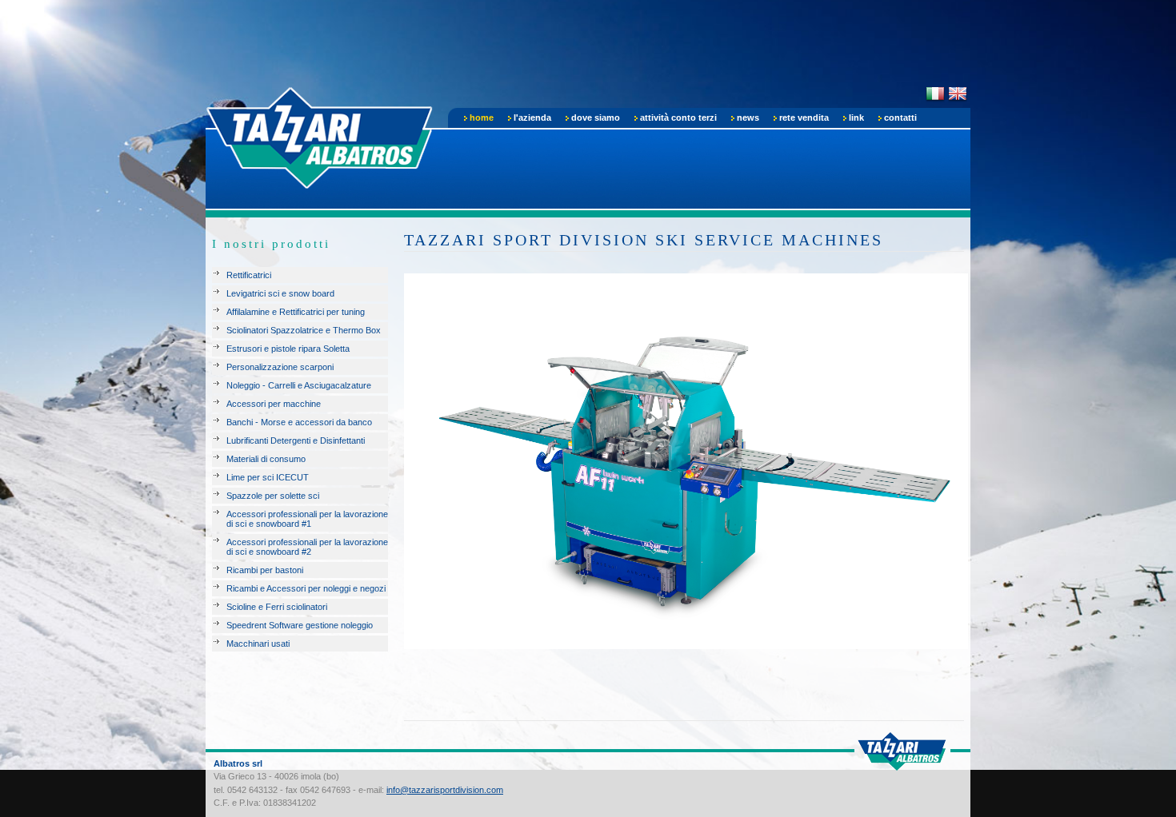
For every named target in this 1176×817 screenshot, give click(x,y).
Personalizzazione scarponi (280, 367)
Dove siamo (595, 117)
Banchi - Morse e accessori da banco (299, 422)
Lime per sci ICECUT (267, 477)
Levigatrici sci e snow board (280, 293)
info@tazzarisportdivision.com (444, 790)
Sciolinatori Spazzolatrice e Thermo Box (303, 330)
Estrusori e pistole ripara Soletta (288, 348)
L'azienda (532, 117)
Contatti (900, 117)
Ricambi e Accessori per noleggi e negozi (306, 588)
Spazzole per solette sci (272, 495)
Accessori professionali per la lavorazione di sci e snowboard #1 (307, 518)
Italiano (935, 93)
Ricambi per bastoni (264, 570)
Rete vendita (804, 117)
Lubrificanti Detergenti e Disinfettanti (295, 440)
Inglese (957, 93)
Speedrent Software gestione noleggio (299, 625)
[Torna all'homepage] (321, 135)
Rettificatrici (248, 275)
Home (482, 117)
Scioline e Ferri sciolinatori (276, 607)
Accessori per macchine (273, 403)
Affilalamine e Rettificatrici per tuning (295, 312)
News (748, 117)
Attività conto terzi (678, 117)
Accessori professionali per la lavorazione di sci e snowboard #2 (307, 546)
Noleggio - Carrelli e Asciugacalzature (298, 385)
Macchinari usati (258, 643)
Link (856, 117)
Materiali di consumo (266, 459)
